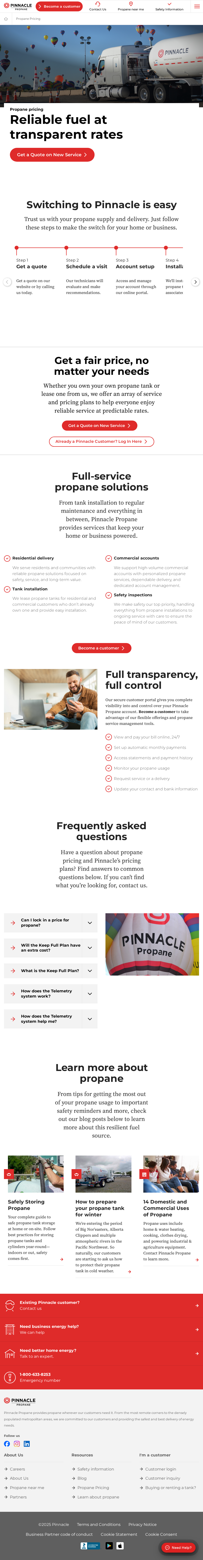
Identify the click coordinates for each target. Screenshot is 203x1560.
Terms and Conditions (99, 1524)
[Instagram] (17, 1443)
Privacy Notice (142, 1524)
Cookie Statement (119, 1534)
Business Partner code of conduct (59, 1534)
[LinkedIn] (27, 1443)
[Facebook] (7, 1443)
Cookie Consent (161, 1534)
